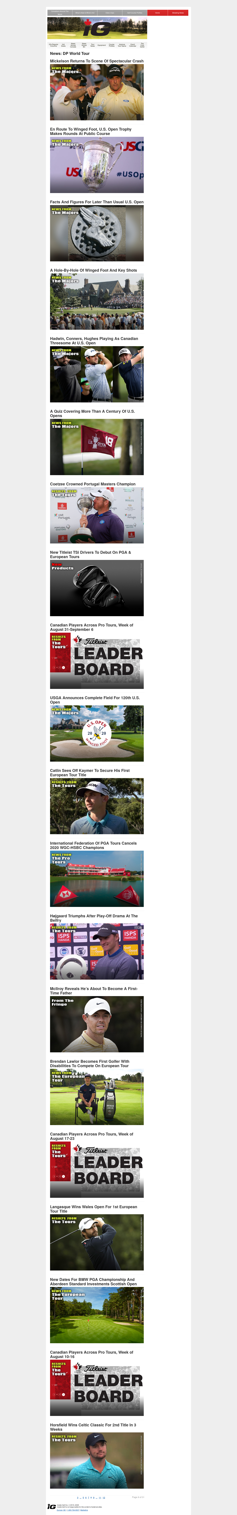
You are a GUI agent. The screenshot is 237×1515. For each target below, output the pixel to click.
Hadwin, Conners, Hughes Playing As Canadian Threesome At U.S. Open (94, 341)
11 (100, 1497)
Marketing (84, 1510)
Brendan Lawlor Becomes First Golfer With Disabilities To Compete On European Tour (89, 1063)
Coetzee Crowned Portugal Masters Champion (93, 484)
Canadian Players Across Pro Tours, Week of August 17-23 (91, 1136)
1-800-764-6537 (73, 1510)
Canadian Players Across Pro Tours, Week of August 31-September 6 (91, 627)
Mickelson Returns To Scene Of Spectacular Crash (97, 61)
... (80, 1497)
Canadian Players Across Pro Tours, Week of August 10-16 (91, 1354)
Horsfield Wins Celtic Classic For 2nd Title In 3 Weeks (93, 1427)
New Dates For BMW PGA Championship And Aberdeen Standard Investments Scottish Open (93, 1282)
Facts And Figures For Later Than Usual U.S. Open (97, 202)
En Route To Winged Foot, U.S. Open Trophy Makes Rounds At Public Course (91, 131)
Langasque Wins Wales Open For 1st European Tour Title (93, 1209)
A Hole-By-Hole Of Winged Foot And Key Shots (93, 270)
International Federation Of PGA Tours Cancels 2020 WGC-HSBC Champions (93, 845)
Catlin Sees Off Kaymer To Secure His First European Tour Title (90, 773)
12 (104, 1497)
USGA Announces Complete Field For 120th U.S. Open (95, 700)
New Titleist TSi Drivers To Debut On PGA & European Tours (90, 554)
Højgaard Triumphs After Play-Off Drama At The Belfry (94, 918)
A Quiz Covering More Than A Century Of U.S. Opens (92, 413)
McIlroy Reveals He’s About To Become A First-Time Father (94, 991)
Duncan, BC (61, 1510)
